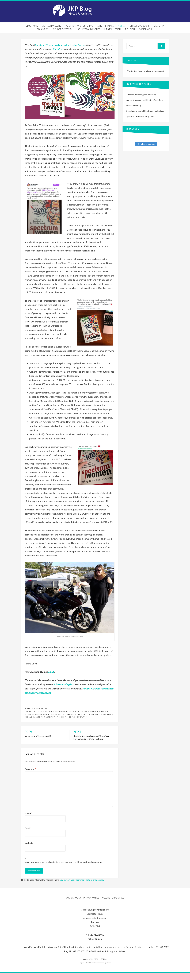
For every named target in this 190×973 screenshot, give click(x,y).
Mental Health (112, 29)
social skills (30, 717)
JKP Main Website (51, 26)
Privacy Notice (91, 898)
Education (43, 29)
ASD (50, 711)
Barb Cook (58, 49)
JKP (106, 711)
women (68, 717)
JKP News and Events (88, 29)
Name (28, 813)
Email (28, 828)
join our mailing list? (64, 684)
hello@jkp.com (95, 938)
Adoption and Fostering (79, 26)
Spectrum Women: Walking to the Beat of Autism (60, 45)
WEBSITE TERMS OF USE (113, 898)
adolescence (38, 711)
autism (84, 711)
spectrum (41, 717)
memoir (38, 714)
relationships (81, 714)
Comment (30, 769)
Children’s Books (139, 26)
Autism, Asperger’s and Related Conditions (144, 100)
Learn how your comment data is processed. (82, 879)
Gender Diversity (62, 29)
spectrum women (55, 717)
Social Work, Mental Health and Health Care (145, 111)
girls (101, 711)
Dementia (159, 26)
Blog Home (32, 26)
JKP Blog (103, 959)
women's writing (81, 717)
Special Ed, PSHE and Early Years (140, 116)
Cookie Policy (73, 898)
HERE (51, 671)
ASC (46, 711)
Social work (146, 29)
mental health (50, 714)
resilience (93, 714)
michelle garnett (66, 714)
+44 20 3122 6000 (95, 934)
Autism (122, 26)
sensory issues (106, 714)
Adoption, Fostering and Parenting (141, 94)
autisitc (76, 711)
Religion (130, 29)
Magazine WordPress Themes (89, 963)
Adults (37, 709)
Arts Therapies (105, 26)
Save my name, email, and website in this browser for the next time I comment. (63, 861)
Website (29, 842)
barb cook (93, 711)
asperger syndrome (62, 711)
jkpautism (29, 714)
